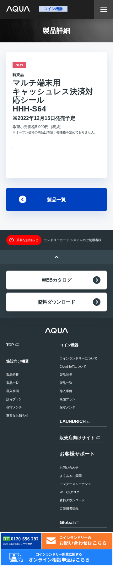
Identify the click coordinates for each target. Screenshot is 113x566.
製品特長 (66, 374)
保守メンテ (67, 407)
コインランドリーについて (78, 358)
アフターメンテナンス (75, 484)
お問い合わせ (69, 467)
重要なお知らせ (17, 415)
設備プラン (14, 399)
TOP (10, 345)
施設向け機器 (17, 361)
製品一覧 (56, 199)
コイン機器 (69, 345)
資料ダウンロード (56, 302)
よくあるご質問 (71, 475)
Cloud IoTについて (73, 366)
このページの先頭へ (56, 257)
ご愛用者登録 (69, 508)
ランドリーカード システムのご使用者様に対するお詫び (75, 240)
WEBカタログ (57, 280)
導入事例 (66, 391)
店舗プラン (67, 399)
